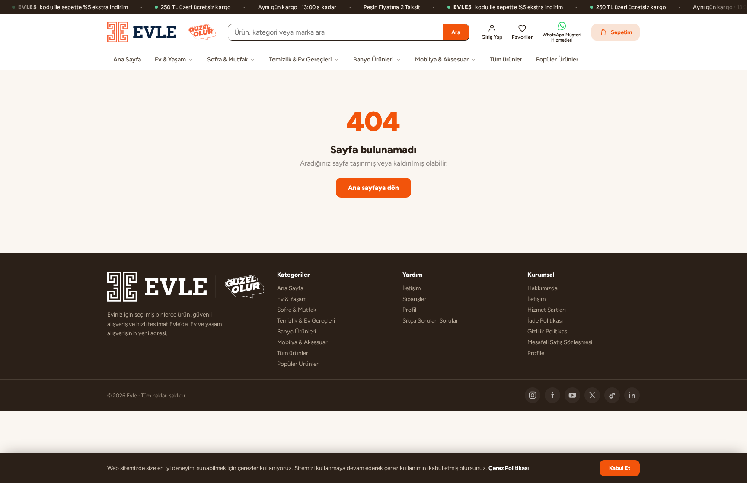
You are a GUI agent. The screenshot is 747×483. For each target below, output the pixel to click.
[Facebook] (552, 395)
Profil (409, 309)
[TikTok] (612, 395)
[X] (592, 395)
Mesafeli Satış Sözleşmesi (559, 342)
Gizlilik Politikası (547, 331)
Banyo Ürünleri (373, 59)
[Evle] (161, 32)
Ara (455, 32)
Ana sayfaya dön (373, 188)
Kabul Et (619, 468)
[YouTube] (572, 395)
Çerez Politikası (508, 467)
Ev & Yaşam (170, 59)
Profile (535, 352)
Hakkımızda (542, 288)
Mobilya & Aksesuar (442, 59)
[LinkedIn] (632, 395)
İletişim (411, 288)
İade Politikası (545, 320)
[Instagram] (532, 395)
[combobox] (335, 32)
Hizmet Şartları (546, 309)
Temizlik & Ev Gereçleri (300, 59)
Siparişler (414, 298)
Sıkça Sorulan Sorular (430, 320)
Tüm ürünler (506, 59)
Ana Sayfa (127, 59)
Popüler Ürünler (557, 59)
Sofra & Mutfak (227, 59)
